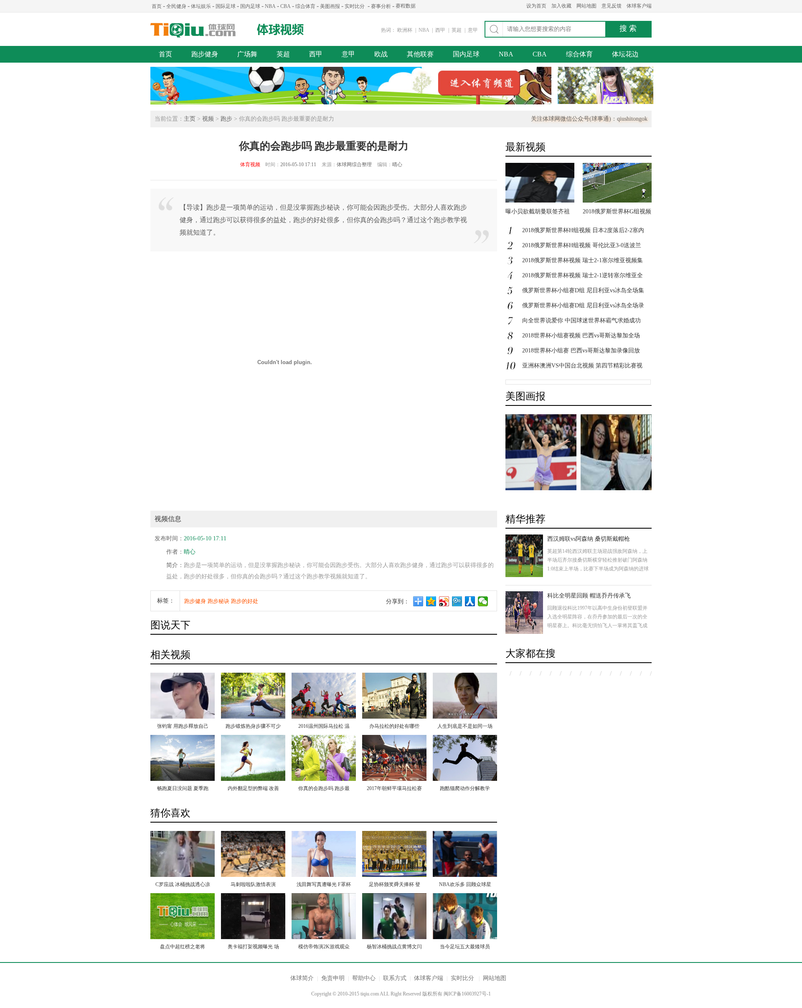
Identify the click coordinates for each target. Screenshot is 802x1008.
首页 (157, 6)
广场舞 (247, 54)
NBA (270, 6)
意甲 (473, 30)
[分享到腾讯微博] (457, 601)
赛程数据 (406, 6)
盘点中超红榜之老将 (182, 947)
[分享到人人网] (470, 601)
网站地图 (586, 6)
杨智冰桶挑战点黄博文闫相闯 (394, 947)
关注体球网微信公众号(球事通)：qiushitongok (589, 119)
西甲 (441, 30)
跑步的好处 (244, 601)
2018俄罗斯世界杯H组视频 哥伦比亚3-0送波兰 (581, 245)
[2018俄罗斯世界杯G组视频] (617, 201)
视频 (208, 119)
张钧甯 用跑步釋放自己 (182, 726)
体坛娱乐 (201, 6)
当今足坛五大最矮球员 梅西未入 (465, 947)
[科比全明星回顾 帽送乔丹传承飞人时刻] (524, 612)
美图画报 (330, 6)
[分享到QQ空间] (431, 601)
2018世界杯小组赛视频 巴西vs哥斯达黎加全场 (581, 335)
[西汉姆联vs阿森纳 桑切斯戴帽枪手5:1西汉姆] (524, 555)
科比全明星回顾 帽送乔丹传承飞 (589, 596)
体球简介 (302, 978)
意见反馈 (612, 6)
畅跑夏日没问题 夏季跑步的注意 (182, 789)
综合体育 (305, 6)
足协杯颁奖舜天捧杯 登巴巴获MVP (394, 885)
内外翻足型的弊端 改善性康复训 (253, 789)
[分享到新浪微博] (444, 601)
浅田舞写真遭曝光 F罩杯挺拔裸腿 (324, 885)
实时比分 (355, 6)
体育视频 (250, 164)
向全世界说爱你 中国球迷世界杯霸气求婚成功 (581, 320)
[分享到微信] (483, 601)
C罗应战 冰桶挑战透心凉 (182, 884)
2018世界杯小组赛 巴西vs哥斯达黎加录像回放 (581, 350)
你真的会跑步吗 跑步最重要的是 (324, 789)
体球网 (193, 30)
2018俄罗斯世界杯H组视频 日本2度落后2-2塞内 (583, 230)
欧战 (381, 54)
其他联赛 (420, 54)
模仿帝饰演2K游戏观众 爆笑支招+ (324, 947)
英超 (457, 30)
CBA (285, 6)
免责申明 (333, 978)
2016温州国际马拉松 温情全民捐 (324, 727)
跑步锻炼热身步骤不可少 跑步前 (253, 727)
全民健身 (176, 6)
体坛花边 (625, 54)
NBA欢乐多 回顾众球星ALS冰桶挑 (465, 885)
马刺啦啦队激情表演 (253, 884)
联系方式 (394, 978)
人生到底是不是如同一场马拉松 (464, 727)
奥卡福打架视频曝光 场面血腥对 (253, 947)
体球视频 (281, 29)
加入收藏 (561, 6)
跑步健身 (204, 54)
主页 (189, 119)
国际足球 (226, 6)
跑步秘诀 (218, 601)
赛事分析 (381, 6)
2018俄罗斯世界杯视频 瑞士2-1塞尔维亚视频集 (582, 260)
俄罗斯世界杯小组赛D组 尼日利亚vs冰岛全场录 (583, 305)
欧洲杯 (404, 30)
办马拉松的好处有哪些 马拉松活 (394, 727)
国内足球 (250, 6)
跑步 (226, 119)
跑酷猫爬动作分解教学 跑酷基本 (465, 789)
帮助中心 (364, 978)
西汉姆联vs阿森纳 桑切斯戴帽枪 (588, 539)
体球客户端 (639, 6)
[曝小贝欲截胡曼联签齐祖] (539, 201)
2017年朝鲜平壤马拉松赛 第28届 (394, 789)
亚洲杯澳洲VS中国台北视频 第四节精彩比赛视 (582, 365)
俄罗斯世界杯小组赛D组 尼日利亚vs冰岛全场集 (583, 290)
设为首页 (536, 6)
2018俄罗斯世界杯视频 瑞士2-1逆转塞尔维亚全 (582, 275)
